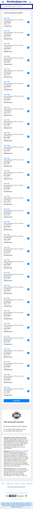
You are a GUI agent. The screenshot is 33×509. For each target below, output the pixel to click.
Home (2, 483)
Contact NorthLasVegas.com (21, 506)
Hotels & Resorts (11, 505)
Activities (22, 503)
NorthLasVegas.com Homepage (10, 503)
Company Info (9, 483)
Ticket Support (21, 505)
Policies (17, 483)
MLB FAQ (29, 483)
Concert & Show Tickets (13, 504)
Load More (16, 401)
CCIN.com (24, 475)
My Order (22, 483)
